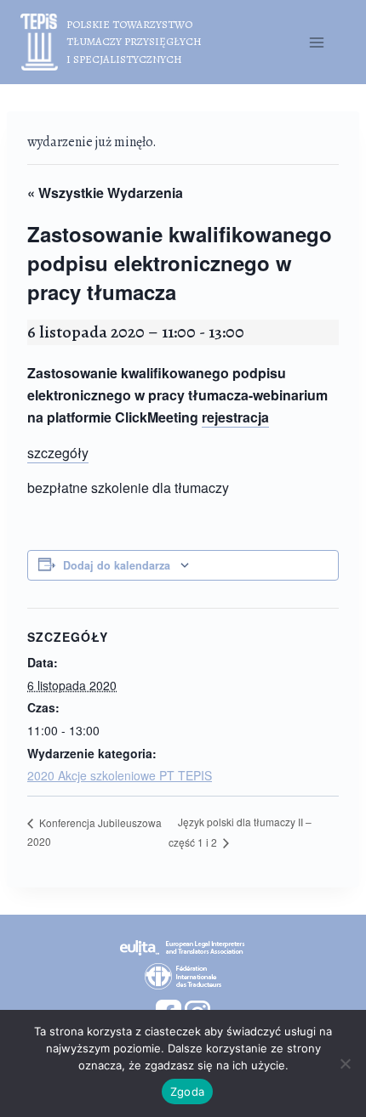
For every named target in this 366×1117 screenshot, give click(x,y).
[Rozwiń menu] (316, 42)
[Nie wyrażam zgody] (344, 1063)
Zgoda (187, 1091)
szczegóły (58, 452)
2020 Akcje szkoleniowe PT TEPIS (119, 775)
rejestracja (235, 417)
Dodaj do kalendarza (116, 565)
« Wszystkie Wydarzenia (105, 192)
